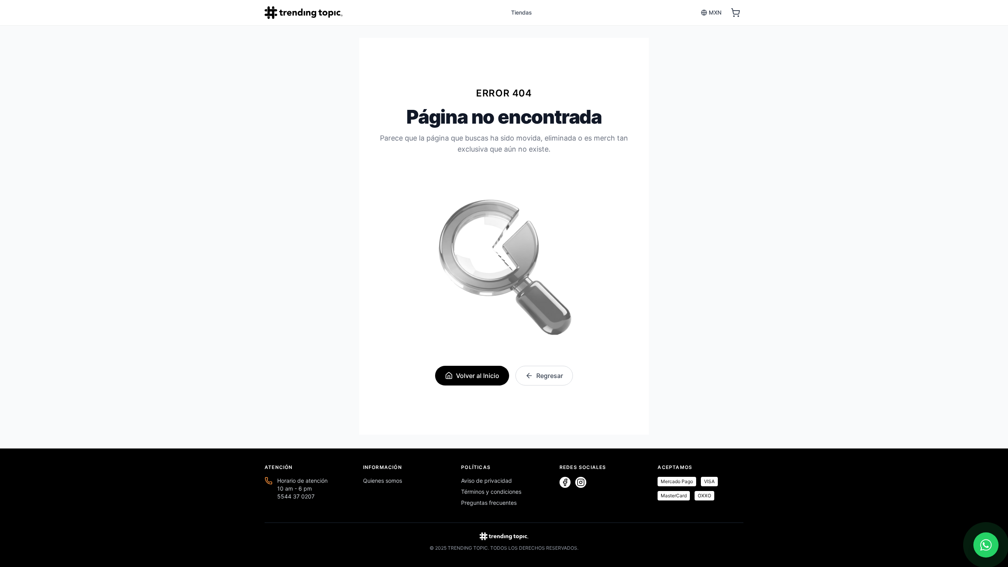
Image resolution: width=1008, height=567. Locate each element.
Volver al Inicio (477, 376)
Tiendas (521, 12)
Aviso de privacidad (486, 480)
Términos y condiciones (491, 491)
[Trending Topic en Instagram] (580, 482)
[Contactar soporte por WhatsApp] (986, 545)
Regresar (549, 376)
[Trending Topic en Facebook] (565, 482)
